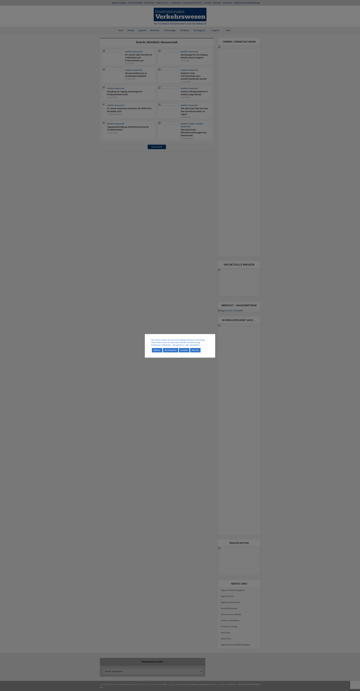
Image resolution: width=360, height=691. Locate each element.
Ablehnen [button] (157, 350)
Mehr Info (195, 350)
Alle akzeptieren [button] (170, 350)
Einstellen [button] (184, 350)
